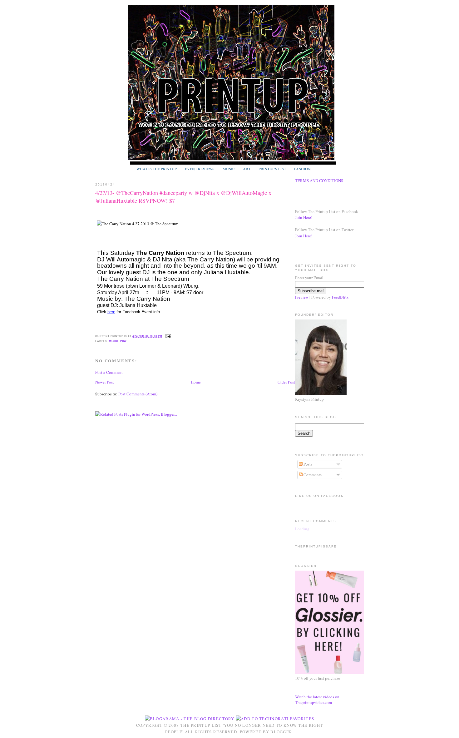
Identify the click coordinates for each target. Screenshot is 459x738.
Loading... (303, 529)
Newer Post (104, 382)
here (111, 312)
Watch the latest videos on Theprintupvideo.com (317, 699)
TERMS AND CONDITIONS (319, 180)
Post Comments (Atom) (137, 394)
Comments (312, 475)
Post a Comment (109, 372)
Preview (301, 297)
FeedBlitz (340, 297)
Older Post (286, 382)
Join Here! (303, 217)
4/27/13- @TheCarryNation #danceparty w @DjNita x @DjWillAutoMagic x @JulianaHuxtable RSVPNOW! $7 (183, 196)
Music (113, 341)
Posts (307, 464)
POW (123, 341)
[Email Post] (167, 336)
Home (196, 382)
